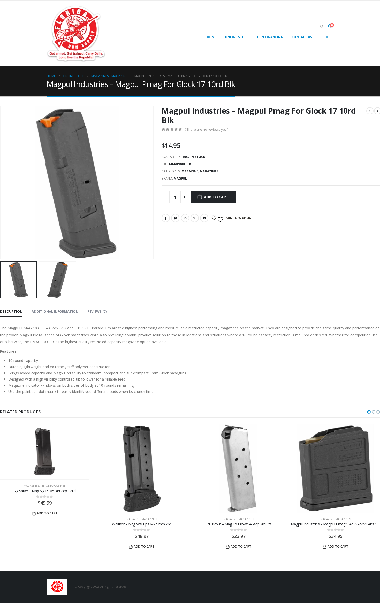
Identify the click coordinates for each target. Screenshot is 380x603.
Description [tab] (11, 311)
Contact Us (302, 37)
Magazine (189, 171)
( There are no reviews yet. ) (206, 129)
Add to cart (216, 197)
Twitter (175, 218)
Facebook (166, 218)
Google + (195, 218)
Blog (325, 37)
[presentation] (152, 183)
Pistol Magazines (53, 486)
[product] (44, 451)
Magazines (209, 171)
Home (211, 37)
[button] (369, 412)
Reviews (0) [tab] (97, 311)
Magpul (180, 178)
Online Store (236, 37)
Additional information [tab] (55, 311)
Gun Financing (270, 37)
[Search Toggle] (322, 27)
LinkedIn (185, 218)
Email (204, 218)
